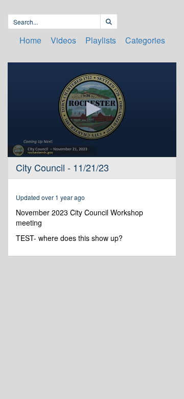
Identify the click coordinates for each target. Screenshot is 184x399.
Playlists (100, 40)
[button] (92, 109)
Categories (145, 40)
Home (30, 40)
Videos (63, 40)
